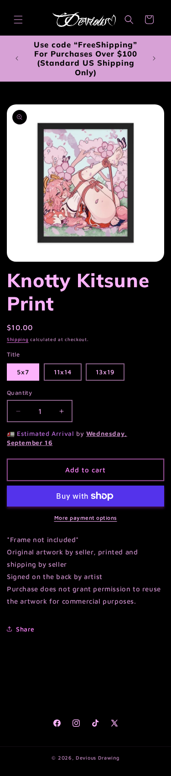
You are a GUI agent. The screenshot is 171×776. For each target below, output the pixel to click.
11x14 (63, 372)
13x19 (105, 372)
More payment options (85, 517)
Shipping (18, 339)
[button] (18, 20)
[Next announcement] (154, 58)
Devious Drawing (97, 757)
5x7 (23, 372)
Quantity (19, 392)
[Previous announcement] (17, 58)
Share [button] (25, 629)
